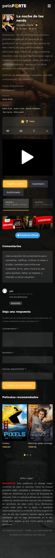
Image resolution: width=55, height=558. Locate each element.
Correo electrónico (14, 369)
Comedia (20, 25)
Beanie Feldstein (33, 109)
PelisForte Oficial (29, 235)
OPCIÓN (15, 203)
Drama (30, 25)
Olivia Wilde (7, 99)
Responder (15, 303)
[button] (25, 455)
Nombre (8, 352)
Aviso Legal (26, 478)
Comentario (10, 328)
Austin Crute (19, 109)
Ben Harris (7, 112)
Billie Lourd (19, 112)
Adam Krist (7, 109)
